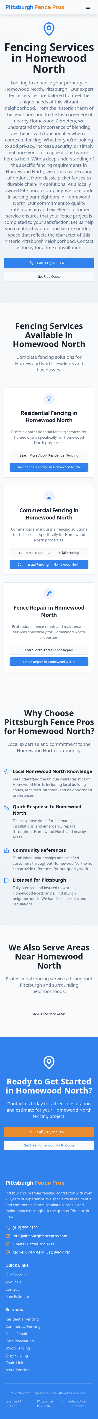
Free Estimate (17, 1296)
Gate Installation (19, 1340)
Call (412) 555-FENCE (52, 263)
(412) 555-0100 (25, 1227)
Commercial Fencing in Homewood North (49, 564)
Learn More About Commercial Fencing (49, 552)
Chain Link (14, 1362)
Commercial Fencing (23, 1326)
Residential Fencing (22, 1319)
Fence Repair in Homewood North (49, 662)
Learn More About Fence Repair (49, 650)
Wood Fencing (17, 1348)
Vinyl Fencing (16, 1355)
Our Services (16, 1274)
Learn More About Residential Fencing (49, 455)
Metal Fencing (17, 1369)
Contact (12, 1289)
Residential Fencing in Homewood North (49, 467)
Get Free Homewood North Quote (49, 1145)
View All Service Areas (49, 1014)
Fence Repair (16, 1333)
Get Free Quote (49, 276)
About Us (13, 1282)
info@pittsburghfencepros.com (40, 1235)
